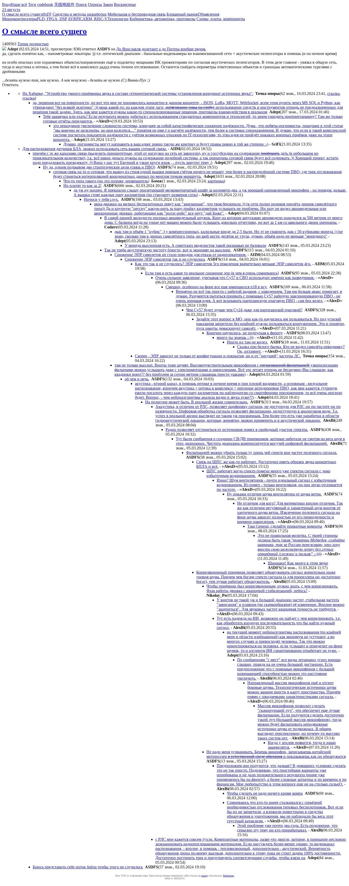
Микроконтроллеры (19, 19)
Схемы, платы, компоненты (220, 19)
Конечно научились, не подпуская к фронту (244, 333)
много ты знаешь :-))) (235, 337)
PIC (79, 19)
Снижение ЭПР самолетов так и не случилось (165, 259)
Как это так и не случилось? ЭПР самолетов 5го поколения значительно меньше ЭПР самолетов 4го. (223, 264)
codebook (45, 4)
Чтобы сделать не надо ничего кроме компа (265, 793)
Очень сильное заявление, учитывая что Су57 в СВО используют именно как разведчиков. (235, 277)
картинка (216, 181)
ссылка (333, 93)
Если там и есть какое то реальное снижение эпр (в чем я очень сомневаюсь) (212, 273)
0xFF (47, 14)
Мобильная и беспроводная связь (137, 14)
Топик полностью (33, 44)
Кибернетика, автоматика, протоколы (162, 19)
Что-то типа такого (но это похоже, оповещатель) (106, 181)
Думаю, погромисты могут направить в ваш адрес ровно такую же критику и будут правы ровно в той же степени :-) (165, 144)
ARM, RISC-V (95, 19)
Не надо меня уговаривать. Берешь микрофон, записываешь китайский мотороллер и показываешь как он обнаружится (276, 754)
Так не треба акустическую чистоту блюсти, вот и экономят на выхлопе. (167, 250)
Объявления (208, 14)
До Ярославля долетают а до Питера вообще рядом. (161, 49)
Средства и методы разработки (80, 14)
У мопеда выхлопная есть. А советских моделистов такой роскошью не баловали (195, 245)
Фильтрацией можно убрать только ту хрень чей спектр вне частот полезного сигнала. (261, 452)
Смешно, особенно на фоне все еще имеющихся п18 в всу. (216, 287)
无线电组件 (64, 4)
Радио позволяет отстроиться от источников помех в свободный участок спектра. (237, 429)
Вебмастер (228, 875)
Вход (6, 4)
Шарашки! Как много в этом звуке (298, 563)
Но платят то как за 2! (82, 185)
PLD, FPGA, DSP (52, 19)
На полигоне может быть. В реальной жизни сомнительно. (196, 402)
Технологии (118, 19)
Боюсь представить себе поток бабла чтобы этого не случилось (88, 867)
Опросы (95, 4)
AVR (72, 19)
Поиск (81, 4)
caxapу (204, 875)
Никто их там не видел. (247, 342)
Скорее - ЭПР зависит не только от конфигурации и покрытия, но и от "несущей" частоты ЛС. (218, 356)
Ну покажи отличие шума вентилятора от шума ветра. (274, 494)
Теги (32, 4)
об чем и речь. (137, 379)
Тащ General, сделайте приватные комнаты (284, 526)
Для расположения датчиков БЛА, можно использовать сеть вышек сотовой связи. (94, 149)
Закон (108, 4)
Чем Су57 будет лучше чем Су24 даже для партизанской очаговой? (244, 310)
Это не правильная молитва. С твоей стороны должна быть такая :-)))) (301, 544)
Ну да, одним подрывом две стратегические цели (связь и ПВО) (99, 167)
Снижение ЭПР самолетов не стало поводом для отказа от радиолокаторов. (180, 254)
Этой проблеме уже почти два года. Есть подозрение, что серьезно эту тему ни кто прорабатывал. (287, 827)
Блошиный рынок (182, 14)
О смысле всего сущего (22, 14)
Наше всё (19, 4)
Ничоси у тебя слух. (101, 199)
